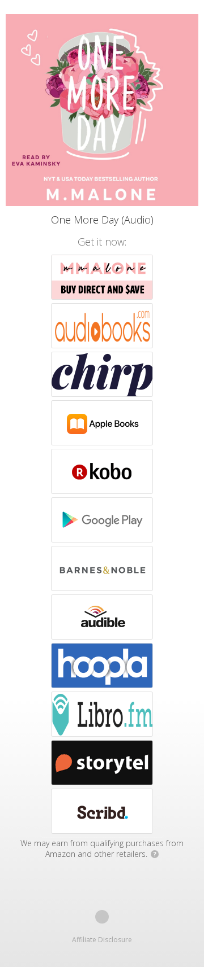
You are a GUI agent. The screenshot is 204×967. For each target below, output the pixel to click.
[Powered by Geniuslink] (102, 917)
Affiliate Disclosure (102, 939)
